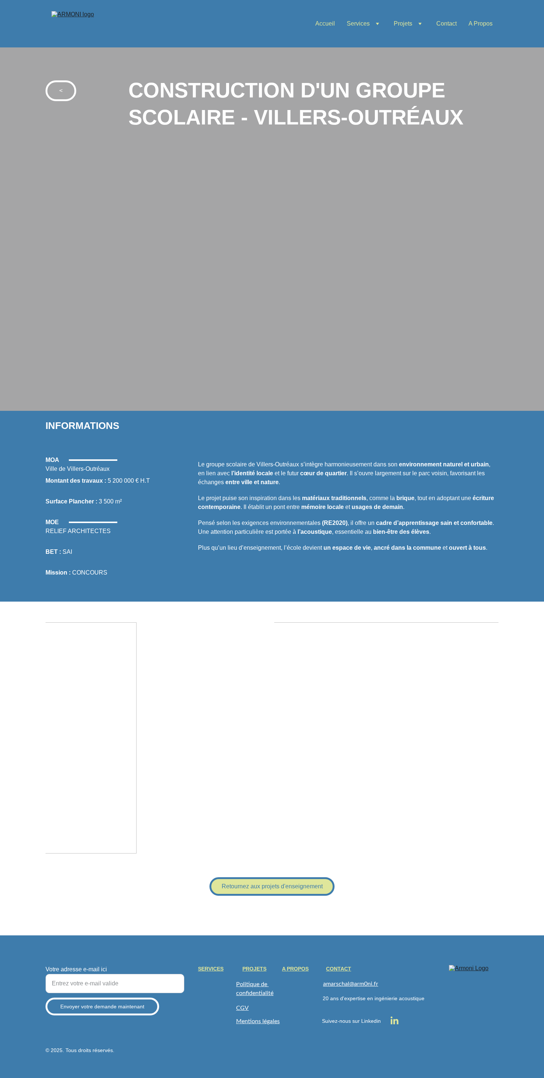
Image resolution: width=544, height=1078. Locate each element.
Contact (446, 23)
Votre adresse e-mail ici (76, 969)
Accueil (325, 23)
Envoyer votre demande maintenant (102, 1006)
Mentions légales (258, 1021)
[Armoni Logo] (473, 990)
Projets (403, 23)
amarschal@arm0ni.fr (350, 984)
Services (358, 23)
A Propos (481, 23)
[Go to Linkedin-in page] (394, 1021)
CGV (242, 1008)
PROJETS (254, 969)
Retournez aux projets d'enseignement (272, 886)
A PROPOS (295, 969)
